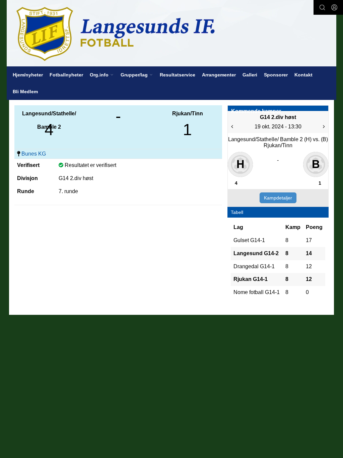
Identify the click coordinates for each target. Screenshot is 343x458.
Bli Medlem (25, 91)
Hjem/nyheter (28, 74)
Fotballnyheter (66, 74)
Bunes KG (33, 154)
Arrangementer (219, 74)
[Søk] (322, 7)
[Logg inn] (334, 7)
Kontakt (303, 74)
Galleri (250, 74)
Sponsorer (276, 74)
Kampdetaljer (278, 198)
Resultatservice (177, 74)
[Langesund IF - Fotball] (171, 33)
